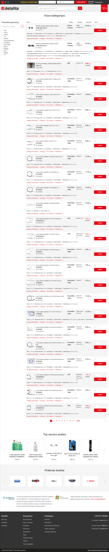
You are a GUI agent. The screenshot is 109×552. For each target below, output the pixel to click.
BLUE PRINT (7, 44)
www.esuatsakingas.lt (98, 499)
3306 (78, 421)
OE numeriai (50, 38)
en (5, 2)
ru (8, 2)
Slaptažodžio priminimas (91, 2)
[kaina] (96, 22)
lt (2, 2)
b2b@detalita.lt (103, 520)
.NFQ (88, 550)
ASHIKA (6, 34)
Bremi (5, 51)
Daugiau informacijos (32, 38)
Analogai (42, 38)
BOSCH (6, 46)
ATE (5, 36)
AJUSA (5, 32)
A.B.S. (5, 30)
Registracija (98, 2)
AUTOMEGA (7, 42)
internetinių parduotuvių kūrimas (99, 550)
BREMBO (6, 49)
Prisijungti (81, 2)
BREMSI (6, 53)
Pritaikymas (58, 38)
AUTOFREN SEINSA (9, 40)
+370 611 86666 (101, 516)
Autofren (6, 38)
